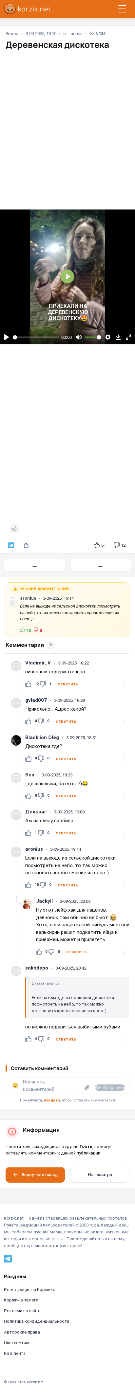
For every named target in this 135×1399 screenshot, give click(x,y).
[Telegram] (8, 1258)
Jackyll (44, 901)
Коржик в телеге (21, 1300)
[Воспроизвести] (6, 337)
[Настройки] (108, 337)
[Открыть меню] (122, 9)
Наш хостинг (17, 1342)
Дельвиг (36, 812)
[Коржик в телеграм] (11, 545)
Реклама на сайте (22, 1310)
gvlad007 (36, 700)
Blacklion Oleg (42, 737)
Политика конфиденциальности (36, 1321)
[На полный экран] (128, 337)
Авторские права (22, 1332)
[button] (68, 684)
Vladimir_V (38, 663)
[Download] (118, 337)
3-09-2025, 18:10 (41, 33)
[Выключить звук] (78, 337)
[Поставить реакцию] (14, 529)
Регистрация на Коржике (29, 1289)
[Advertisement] (67, 124)
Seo (29, 775)
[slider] (36, 337)
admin (77, 33)
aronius (28, 598)
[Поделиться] (26, 545)
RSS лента (15, 1353)
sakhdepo (36, 968)
